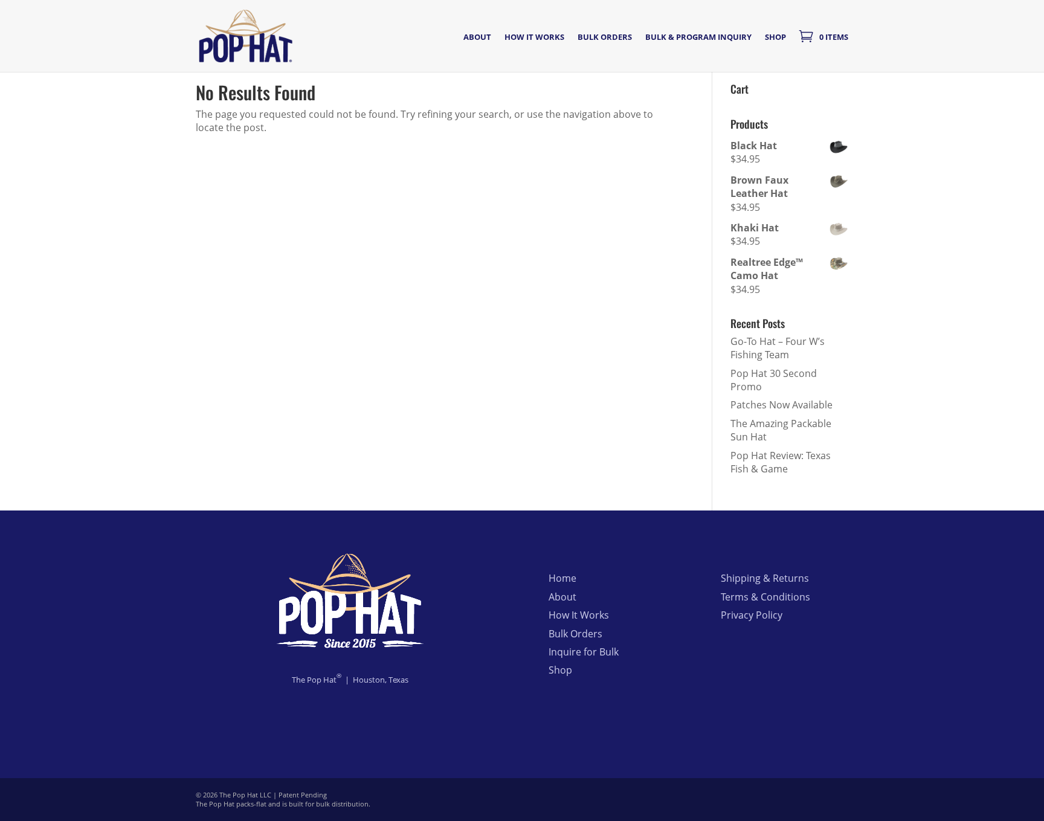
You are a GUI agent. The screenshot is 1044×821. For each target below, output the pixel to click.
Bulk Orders (605, 37)
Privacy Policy (751, 615)
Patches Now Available (781, 404)
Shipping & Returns (765, 578)
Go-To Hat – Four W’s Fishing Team (777, 348)
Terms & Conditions (765, 597)
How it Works (534, 37)
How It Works (579, 615)
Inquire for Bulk (584, 651)
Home (562, 578)
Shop (775, 37)
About (477, 37)
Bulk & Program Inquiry (698, 37)
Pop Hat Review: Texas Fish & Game (780, 462)
